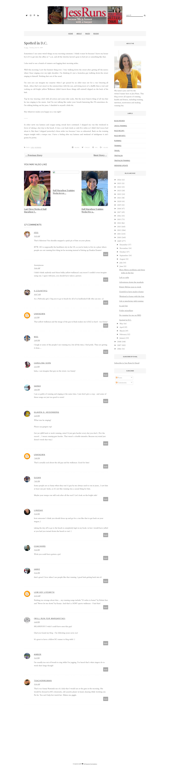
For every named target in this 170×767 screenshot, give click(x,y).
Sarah (37, 386)
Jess (27, 48)
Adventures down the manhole (131, 282)
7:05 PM (37, 481)
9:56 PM (37, 573)
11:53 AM (37, 596)
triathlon (118, 155)
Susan (37, 477)
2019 (119, 205)
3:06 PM (37, 390)
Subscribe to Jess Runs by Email (126, 363)
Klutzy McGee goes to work (130, 287)
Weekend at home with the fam (131, 296)
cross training (120, 126)
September (124, 255)
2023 (119, 190)
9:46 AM (37, 268)
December (124, 244)
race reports (119, 136)
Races (87, 33)
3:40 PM (37, 622)
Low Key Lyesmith (44, 592)
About (79, 33)
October (123, 252)
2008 (119, 341)
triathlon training (122, 160)
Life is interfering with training (131, 301)
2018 (119, 208)
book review (119, 121)
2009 (119, 241)
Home (70, 33)
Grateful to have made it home (131, 291)
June (121, 266)
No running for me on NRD (130, 315)
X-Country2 (40, 291)
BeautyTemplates (91, 764)
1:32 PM (36, 317)
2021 (119, 198)
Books (96, 33)
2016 (119, 216)
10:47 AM (37, 294)
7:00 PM (37, 458)
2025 (119, 183)
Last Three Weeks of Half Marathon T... (35, 210)
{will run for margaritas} (49, 618)
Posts (119, 377)
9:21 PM (36, 658)
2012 (119, 230)
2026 (119, 180)
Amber (37, 654)
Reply (106, 254)
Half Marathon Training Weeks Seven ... (64, 191)
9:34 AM (37, 684)
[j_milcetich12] (127, 87)
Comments (122, 382)
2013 (119, 226)
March (122, 331)
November (124, 248)
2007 (119, 345)
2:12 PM (36, 367)
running (38, 147)
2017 (119, 212)
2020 (119, 201)
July (121, 262)
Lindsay (38, 510)
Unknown (39, 314)
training (117, 145)
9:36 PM (37, 550)
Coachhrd (40, 546)
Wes (36, 337)
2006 (119, 349)
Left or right (124, 277)
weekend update (121, 165)
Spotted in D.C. (125, 320)
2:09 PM (37, 340)
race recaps (119, 131)
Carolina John (42, 363)
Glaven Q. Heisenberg (46, 412)
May (121, 323)
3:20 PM (37, 416)
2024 (119, 187)
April (122, 327)
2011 (119, 234)
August (122, 259)
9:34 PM (37, 514)
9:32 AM (37, 236)
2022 (119, 194)
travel (117, 150)
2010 (119, 237)
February (123, 334)
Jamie (37, 569)
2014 (119, 223)
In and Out (123, 306)
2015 (119, 219)
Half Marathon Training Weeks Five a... (92, 210)
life (32, 147)
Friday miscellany (126, 310)
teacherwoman (43, 680)
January (122, 338)
